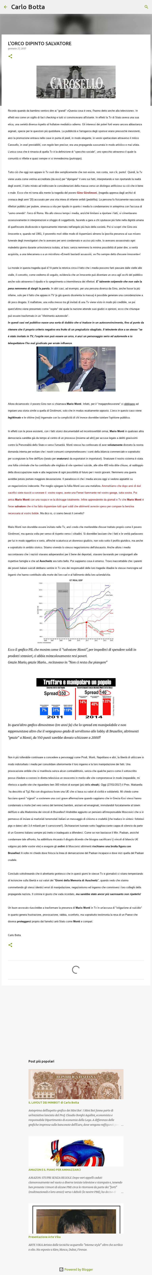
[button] (10, 56)
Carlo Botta (28, 6)
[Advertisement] (76, 1019)
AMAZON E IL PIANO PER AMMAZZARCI (54, 1169)
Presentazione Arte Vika (44, 1237)
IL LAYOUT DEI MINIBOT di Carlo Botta (53, 1102)
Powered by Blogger (78, 1269)
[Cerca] (50, 7)
